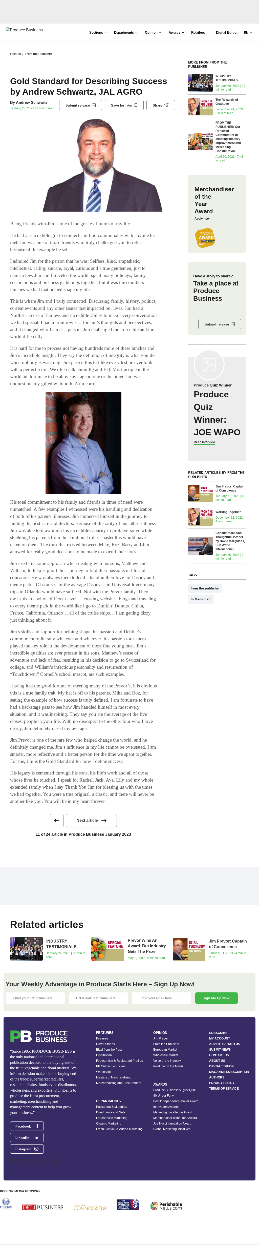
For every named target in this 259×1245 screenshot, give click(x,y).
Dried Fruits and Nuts (110, 1112)
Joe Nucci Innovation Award (172, 1123)
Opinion (15, 54)
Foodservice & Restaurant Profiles (119, 1061)
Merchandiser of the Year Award (175, 1118)
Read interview (204, 442)
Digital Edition (227, 32)
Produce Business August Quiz (174, 1090)
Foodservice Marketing (111, 1118)
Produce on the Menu (168, 1066)
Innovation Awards (166, 1107)
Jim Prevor (160, 1038)
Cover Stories (105, 1044)
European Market (165, 1049)
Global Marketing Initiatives (171, 1129)
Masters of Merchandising (114, 1077)
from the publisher (205, 588)
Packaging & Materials (111, 1107)
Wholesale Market (165, 1055)
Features (102, 1038)
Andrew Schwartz (32, 102)
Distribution (104, 1055)
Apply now (202, 218)
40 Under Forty (163, 1095)
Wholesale (103, 1072)
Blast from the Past (109, 1049)
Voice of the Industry (167, 1061)
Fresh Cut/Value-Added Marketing (119, 1129)
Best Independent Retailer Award (176, 1101)
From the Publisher (38, 54)
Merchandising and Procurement (118, 1083)
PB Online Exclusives (110, 1066)
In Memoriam (201, 599)
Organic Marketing (108, 1123)
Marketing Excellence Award (172, 1112)
